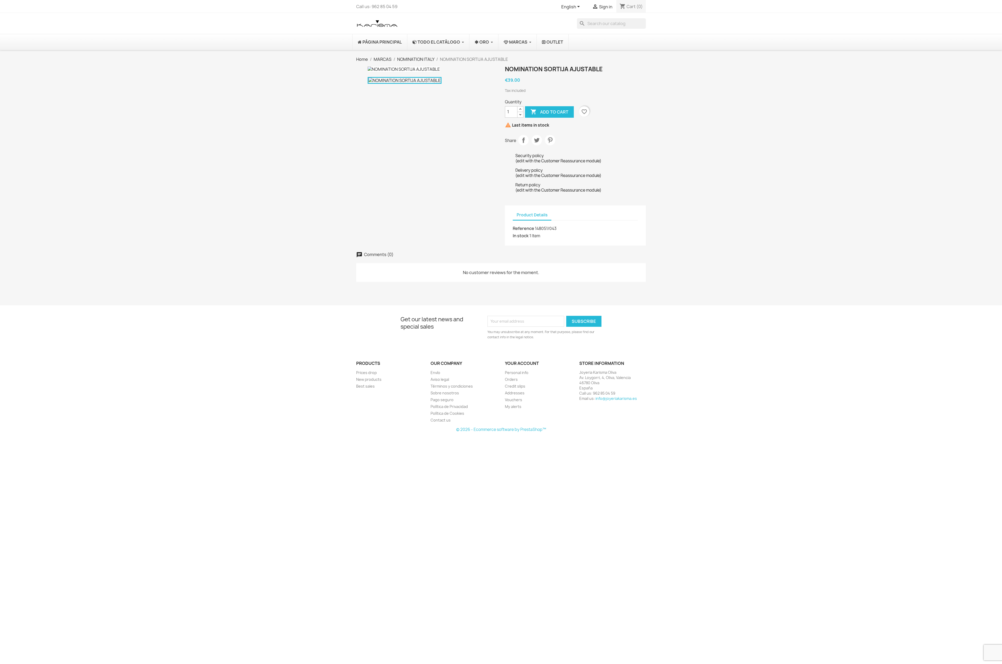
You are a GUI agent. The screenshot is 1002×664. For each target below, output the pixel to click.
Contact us (441, 420)
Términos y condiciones (452, 386)
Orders (511, 379)
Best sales (365, 386)
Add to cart (549, 112)
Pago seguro (442, 399)
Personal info (516, 372)
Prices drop (366, 372)
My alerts (513, 406)
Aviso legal (440, 379)
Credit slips (515, 386)
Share (523, 140)
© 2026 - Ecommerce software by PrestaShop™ (501, 429)
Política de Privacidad (449, 406)
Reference (523, 228)
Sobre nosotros (445, 392)
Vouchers (513, 399)
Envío (435, 372)
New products (368, 379)
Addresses (514, 392)
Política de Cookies (447, 413)
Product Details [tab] (532, 215)
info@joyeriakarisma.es (616, 398)
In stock (521, 235)
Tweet (537, 140)
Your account (522, 363)
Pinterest (550, 140)
